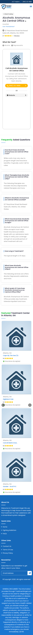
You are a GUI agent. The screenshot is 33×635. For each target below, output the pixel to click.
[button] (30, 6)
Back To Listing (9, 14)
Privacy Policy (8, 553)
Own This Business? (9, 26)
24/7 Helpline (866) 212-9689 (22, 2)
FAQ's (5, 534)
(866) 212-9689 (14, 86)
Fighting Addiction (9, 530)
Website (11, 95)
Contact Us (7, 546)
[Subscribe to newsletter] (30, 573)
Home (5, 527)
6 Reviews (17, 36)
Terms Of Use (8, 550)
